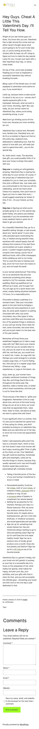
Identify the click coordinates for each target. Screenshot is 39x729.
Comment (8, 643)
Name (6, 668)
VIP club (17, 549)
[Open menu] (35, 5)
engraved (25, 491)
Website (6, 688)
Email (6, 678)
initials (12, 488)
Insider (25, 599)
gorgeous (12, 496)
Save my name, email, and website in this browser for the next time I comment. (20, 701)
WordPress (24, 724)
